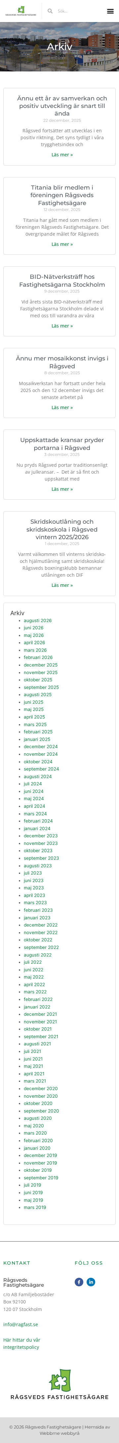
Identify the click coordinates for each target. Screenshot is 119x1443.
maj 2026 (34, 635)
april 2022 (34, 984)
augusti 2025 (38, 694)
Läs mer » (62, 154)
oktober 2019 (38, 1170)
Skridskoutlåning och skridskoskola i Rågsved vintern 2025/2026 (62, 529)
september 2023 (41, 858)
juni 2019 (33, 1192)
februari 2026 (38, 657)
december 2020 (41, 1088)
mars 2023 (35, 902)
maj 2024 (34, 798)
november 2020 (41, 1096)
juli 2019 (32, 1185)
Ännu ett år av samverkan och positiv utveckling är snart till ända (62, 106)
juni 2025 (33, 702)
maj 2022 (34, 977)
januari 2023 (37, 917)
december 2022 (41, 925)
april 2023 (34, 895)
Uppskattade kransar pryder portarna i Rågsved (62, 443)
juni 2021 (33, 1059)
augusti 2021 (37, 1043)
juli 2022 (33, 962)
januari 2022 (37, 1007)
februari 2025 (38, 731)
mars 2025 (35, 724)
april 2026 (34, 642)
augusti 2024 (38, 776)
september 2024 (41, 769)
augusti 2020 (38, 1118)
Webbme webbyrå (60, 1433)
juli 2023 (33, 873)
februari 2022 (38, 999)
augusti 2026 (38, 620)
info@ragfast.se (20, 1324)
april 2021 (34, 1073)
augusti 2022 (38, 955)
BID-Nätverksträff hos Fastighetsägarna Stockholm (62, 280)
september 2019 (41, 1177)
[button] (110, 11)
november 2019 (40, 1163)
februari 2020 (38, 1140)
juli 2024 (33, 783)
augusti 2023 (38, 865)
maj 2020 (34, 1125)
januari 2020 (37, 1148)
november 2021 (40, 1021)
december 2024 (41, 746)
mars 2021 (35, 1081)
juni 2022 (33, 969)
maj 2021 (33, 1066)
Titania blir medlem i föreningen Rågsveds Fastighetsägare (62, 195)
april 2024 (34, 806)
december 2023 (41, 835)
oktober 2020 (38, 1103)
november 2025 (41, 672)
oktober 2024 (38, 761)
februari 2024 (38, 821)
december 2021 (40, 1014)
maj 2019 (33, 1200)
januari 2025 (37, 739)
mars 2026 (35, 650)
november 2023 (41, 843)
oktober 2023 (38, 850)
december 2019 (40, 1155)
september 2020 (41, 1111)
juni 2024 (34, 791)
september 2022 (41, 947)
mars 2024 (35, 813)
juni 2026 (34, 627)
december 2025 (41, 665)
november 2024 (41, 754)
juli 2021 (32, 1051)
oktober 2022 (38, 939)
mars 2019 (35, 1207)
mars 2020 (35, 1133)
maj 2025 (34, 709)
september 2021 (41, 1036)
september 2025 (41, 687)
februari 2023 (38, 910)
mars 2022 (35, 991)
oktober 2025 (38, 679)
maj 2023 (34, 887)
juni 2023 (34, 880)
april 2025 (34, 717)
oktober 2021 (38, 1029)
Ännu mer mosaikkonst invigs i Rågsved (62, 362)
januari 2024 (37, 828)
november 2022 (41, 932)
